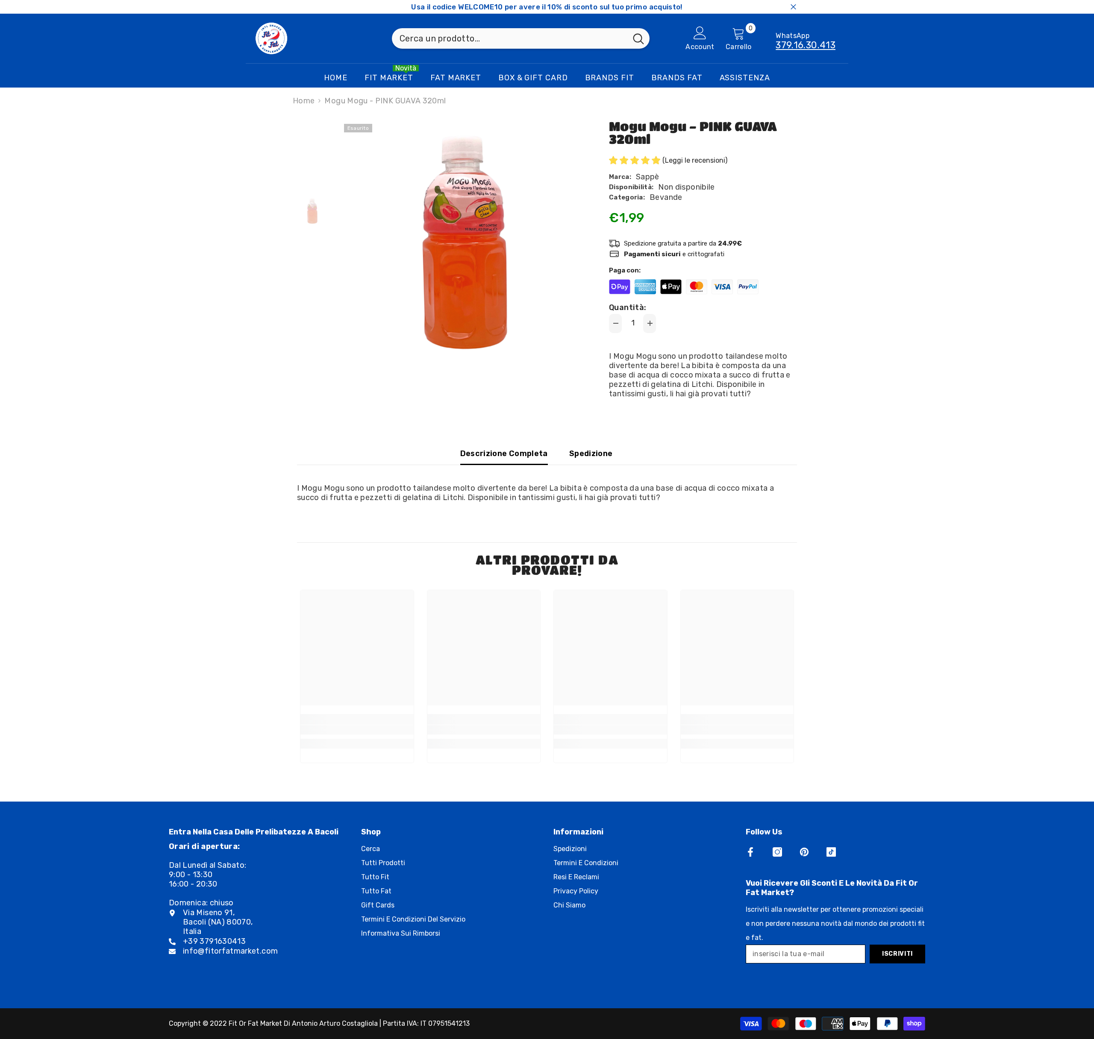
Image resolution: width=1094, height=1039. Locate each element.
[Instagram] (777, 852)
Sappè (647, 176)
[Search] (521, 38)
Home (304, 100)
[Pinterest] (804, 852)
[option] (462, 241)
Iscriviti (897, 953)
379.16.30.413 (805, 45)
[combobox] (509, 38)
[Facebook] (750, 852)
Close (793, 7)
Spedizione (591, 453)
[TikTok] (831, 852)
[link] (357, 730)
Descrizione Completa (504, 453)
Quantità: (627, 307)
